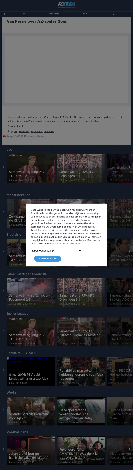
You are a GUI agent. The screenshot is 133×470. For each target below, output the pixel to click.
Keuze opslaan (47, 259)
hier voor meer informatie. (67, 244)
